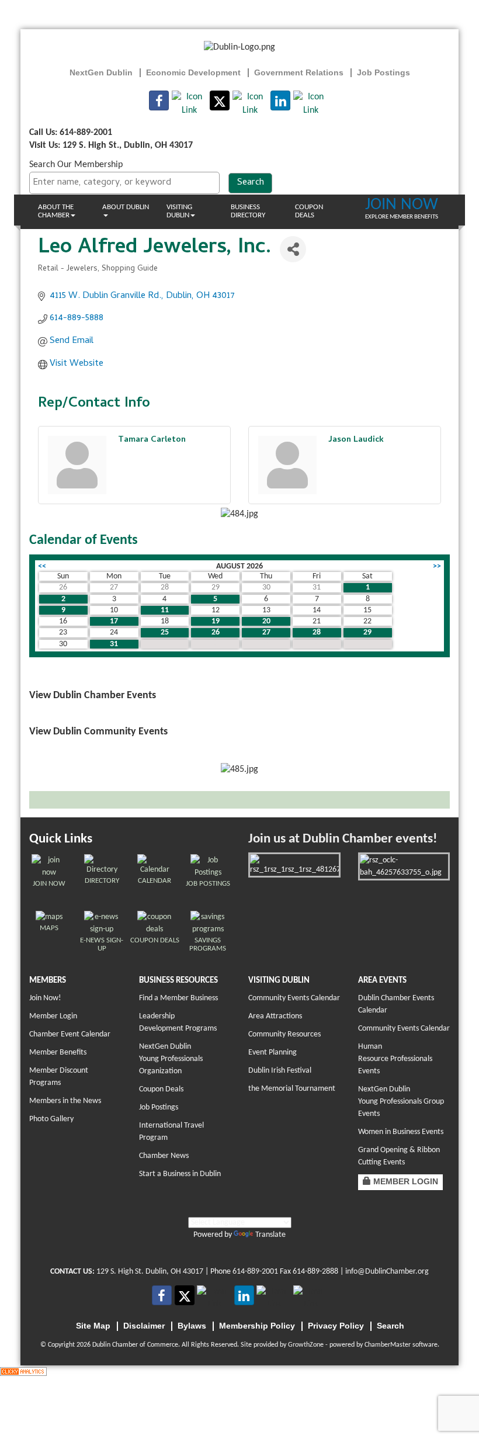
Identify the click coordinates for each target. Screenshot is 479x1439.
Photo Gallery (51, 1119)
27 (266, 632)
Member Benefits (57, 1052)
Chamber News (164, 1156)
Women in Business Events (400, 1132)
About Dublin (125, 207)
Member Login (53, 1016)
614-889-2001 (255, 1271)
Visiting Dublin (179, 211)
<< (42, 566)
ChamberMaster (388, 1344)
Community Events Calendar (294, 998)
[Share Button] (293, 249)
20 (266, 621)
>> (437, 566)
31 (114, 644)
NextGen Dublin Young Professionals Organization (171, 1059)
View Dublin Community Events (98, 731)
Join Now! (45, 998)
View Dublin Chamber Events (92, 695)
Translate (270, 1234)
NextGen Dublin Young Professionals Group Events (401, 1101)
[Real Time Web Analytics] (23, 1371)
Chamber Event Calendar (69, 1034)
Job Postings (158, 1107)
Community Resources (284, 1034)
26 (215, 632)
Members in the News (65, 1101)
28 (317, 632)
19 (215, 621)
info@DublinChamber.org (387, 1271)
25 (165, 632)
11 (165, 610)
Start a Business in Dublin (180, 1174)
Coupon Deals (309, 211)
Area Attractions (275, 1016)
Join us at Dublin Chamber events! (342, 839)
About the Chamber (56, 211)
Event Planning (272, 1052)
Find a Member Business (178, 998)
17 (114, 621)
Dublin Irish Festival (279, 1070)
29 (367, 632)
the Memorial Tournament (291, 1088)
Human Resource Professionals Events (395, 1059)
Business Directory (248, 211)
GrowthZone (306, 1344)
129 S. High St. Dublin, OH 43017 (149, 1271)
